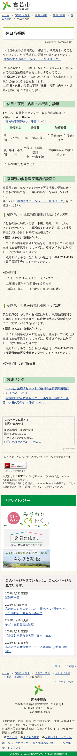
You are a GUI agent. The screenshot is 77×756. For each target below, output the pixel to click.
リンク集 (65, 743)
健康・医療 (59, 15)
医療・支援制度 (15, 676)
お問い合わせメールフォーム (21, 441)
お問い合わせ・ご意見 (58, 737)
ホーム (5, 15)
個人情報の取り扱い (44, 743)
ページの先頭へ (67, 666)
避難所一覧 (12, 597)
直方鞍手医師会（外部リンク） (27, 121)
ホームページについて (15, 743)
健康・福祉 (41, 15)
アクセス (12, 737)
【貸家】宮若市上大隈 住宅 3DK (28, 635)
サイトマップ (10, 747)
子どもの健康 (62, 673)
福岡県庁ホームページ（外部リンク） (41, 201)
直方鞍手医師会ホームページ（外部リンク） (32, 59)
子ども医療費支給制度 (19, 624)
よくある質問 (31, 737)
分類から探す (22, 15)
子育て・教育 (42, 673)
